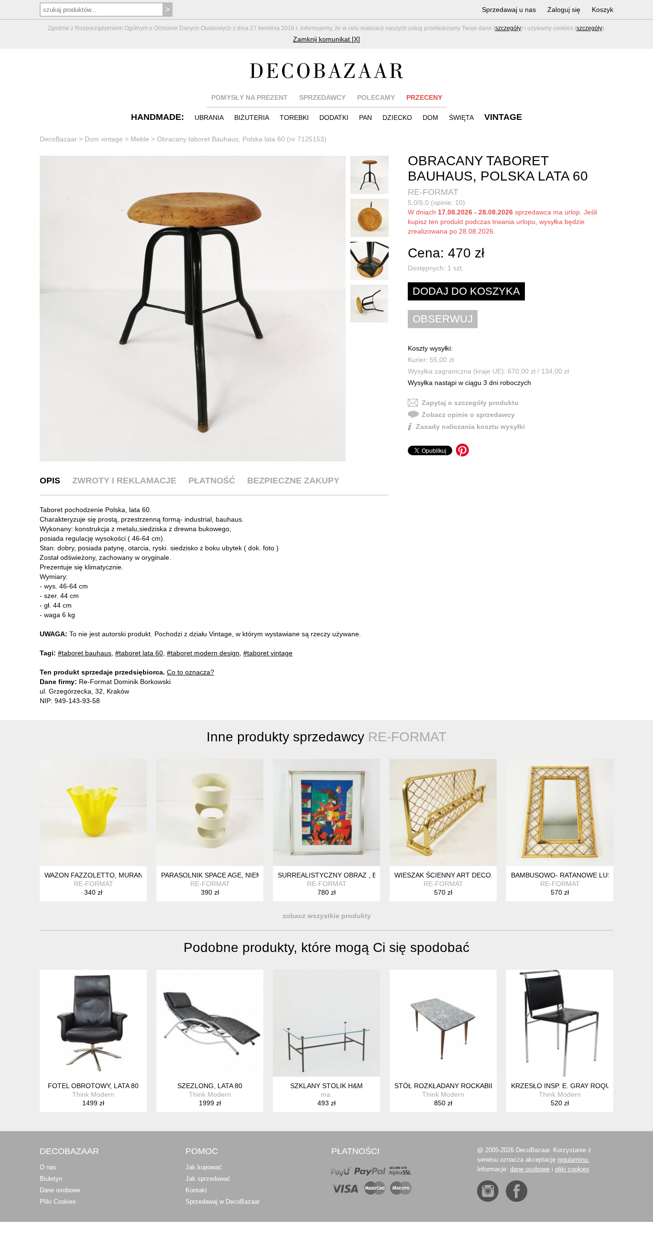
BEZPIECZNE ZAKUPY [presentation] (293, 480)
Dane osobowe (60, 1190)
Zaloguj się (563, 9)
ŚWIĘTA (461, 117)
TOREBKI (294, 117)
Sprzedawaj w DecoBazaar (222, 1201)
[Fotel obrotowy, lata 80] (93, 1023)
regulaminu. (573, 1159)
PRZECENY (424, 97)
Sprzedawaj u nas (509, 9)
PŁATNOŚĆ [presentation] (211, 480)
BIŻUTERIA (251, 117)
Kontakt (196, 1190)
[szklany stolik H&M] (326, 1023)
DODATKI (333, 117)
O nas (48, 1167)
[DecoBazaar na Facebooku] (516, 1191)
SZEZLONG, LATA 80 (209, 1086)
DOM (430, 117)
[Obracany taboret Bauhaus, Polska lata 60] (193, 308)
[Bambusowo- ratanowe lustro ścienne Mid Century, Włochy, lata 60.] (559, 812)
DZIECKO (397, 117)
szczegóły (508, 28)
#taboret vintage (268, 653)
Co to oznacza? (190, 672)
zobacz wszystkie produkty (327, 916)
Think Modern (93, 1094)
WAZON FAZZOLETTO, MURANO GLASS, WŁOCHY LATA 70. (139, 875)
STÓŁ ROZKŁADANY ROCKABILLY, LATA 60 (462, 1086)
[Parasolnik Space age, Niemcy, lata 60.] (209, 812)
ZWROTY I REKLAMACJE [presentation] (124, 480)
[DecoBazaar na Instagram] (488, 1191)
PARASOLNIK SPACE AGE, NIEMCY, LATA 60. (231, 875)
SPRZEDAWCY (322, 97)
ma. (326, 1094)
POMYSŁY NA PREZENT (249, 97)
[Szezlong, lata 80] (209, 1023)
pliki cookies (572, 1169)
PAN (365, 117)
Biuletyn (51, 1178)
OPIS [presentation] (50, 480)
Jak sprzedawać (207, 1178)
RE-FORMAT (433, 192)
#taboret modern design (203, 653)
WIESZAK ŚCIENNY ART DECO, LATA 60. (458, 875)
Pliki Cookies (58, 1201)
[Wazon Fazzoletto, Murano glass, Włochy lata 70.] (93, 812)
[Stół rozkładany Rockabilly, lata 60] (443, 1023)
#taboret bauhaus (84, 653)
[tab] (50, 480)
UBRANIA (209, 117)
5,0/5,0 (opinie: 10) (436, 202)
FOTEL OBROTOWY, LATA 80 (93, 1086)
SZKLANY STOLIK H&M (326, 1086)
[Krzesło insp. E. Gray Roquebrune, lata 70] (559, 1023)
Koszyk (602, 9)
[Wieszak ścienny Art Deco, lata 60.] (443, 812)
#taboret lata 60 (139, 653)
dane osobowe (530, 1169)
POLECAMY (376, 97)
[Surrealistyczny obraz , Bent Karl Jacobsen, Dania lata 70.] (326, 812)
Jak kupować (203, 1167)
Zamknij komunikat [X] (326, 39)
